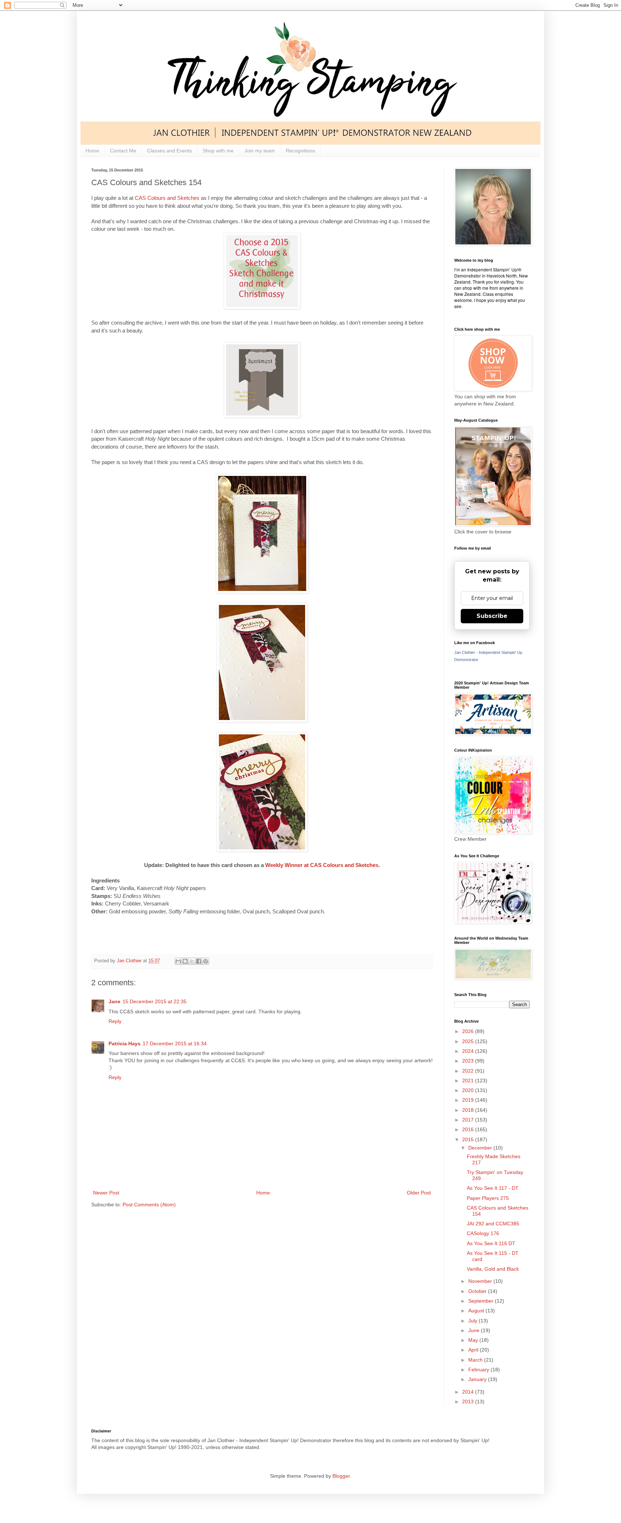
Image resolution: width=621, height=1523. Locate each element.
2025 (468, 1041)
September (481, 1301)
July (473, 1321)
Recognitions (300, 150)
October (478, 1291)
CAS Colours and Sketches (167, 198)
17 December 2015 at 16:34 (175, 1043)
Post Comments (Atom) (149, 1204)
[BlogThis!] (185, 961)
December (480, 1148)
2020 (468, 1090)
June (474, 1330)
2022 (468, 1071)
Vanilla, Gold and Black (493, 1269)
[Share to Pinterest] (205, 961)
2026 (468, 1031)
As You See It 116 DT (491, 1243)
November (480, 1281)
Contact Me (123, 150)
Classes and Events (169, 150)
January (478, 1379)
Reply (115, 1021)
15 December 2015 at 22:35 (155, 1001)
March (476, 1360)
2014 (468, 1392)
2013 (468, 1401)
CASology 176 (483, 1233)
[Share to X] (192, 961)
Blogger (341, 1476)
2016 (468, 1129)
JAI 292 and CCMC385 (493, 1223)
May (473, 1340)
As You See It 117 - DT (493, 1188)
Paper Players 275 (488, 1198)
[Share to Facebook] (198, 961)
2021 (468, 1080)
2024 (468, 1051)
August (477, 1310)
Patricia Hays (125, 1043)
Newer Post (106, 1193)
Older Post (419, 1193)
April (474, 1350)
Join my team (259, 150)
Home (92, 150)
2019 (468, 1100)
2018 (468, 1110)
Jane (114, 1001)
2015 (468, 1139)
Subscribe (492, 616)
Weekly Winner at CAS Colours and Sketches (321, 865)
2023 (468, 1061)
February (479, 1369)
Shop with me (218, 150)
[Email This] (178, 961)
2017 (468, 1120)
